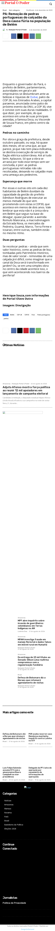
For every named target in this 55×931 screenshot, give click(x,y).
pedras (6, 318)
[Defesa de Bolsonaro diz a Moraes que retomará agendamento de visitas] (9, 680)
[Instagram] (4, 857)
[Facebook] (13, 36)
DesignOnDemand (27, 929)
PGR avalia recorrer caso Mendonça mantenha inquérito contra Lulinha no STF (40, 737)
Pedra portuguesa (43, 315)
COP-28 (19, 315)
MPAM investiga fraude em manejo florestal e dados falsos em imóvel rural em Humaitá (34, 642)
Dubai (34, 97)
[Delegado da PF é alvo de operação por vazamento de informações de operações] (40, 757)
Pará (33, 315)
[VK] (32, 36)
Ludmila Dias (22, 631)
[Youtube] (4, 864)
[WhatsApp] (38, 36)
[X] (20, 36)
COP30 (27, 315)
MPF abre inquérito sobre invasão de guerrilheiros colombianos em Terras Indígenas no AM (31, 624)
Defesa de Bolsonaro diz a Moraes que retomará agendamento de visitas (32, 680)
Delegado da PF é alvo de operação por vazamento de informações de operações (40, 772)
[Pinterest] (26, 36)
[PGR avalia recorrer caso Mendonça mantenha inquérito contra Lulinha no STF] (40, 723)
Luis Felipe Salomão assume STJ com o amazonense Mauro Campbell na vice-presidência (12, 772)
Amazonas (6, 384)
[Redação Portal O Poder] (4, 30)
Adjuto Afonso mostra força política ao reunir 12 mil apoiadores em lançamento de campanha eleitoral (26, 390)
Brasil (5, 10)
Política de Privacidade (14, 903)
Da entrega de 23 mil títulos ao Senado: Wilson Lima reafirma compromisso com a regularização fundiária (34, 661)
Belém (12, 315)
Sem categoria (14, 10)
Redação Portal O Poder (18, 30)
